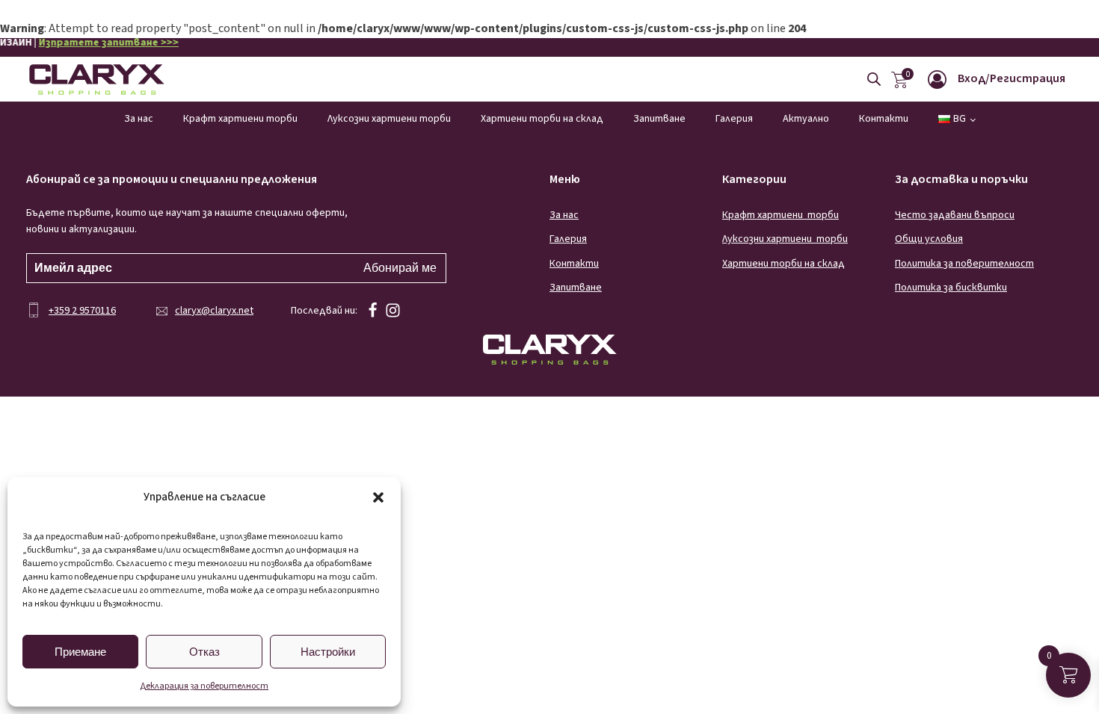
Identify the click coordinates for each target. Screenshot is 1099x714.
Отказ (204, 651)
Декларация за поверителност (204, 686)
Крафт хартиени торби (240, 118)
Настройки (328, 651)
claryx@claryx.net (214, 310)
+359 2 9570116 (82, 310)
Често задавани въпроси (955, 215)
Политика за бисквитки (951, 287)
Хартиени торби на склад (542, 118)
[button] (378, 497)
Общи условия (929, 239)
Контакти (883, 118)
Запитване (659, 118)
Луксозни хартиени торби (389, 118)
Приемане (80, 651)
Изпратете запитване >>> (80, 42)
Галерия (734, 118)
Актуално (806, 118)
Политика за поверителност (964, 263)
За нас (138, 118)
